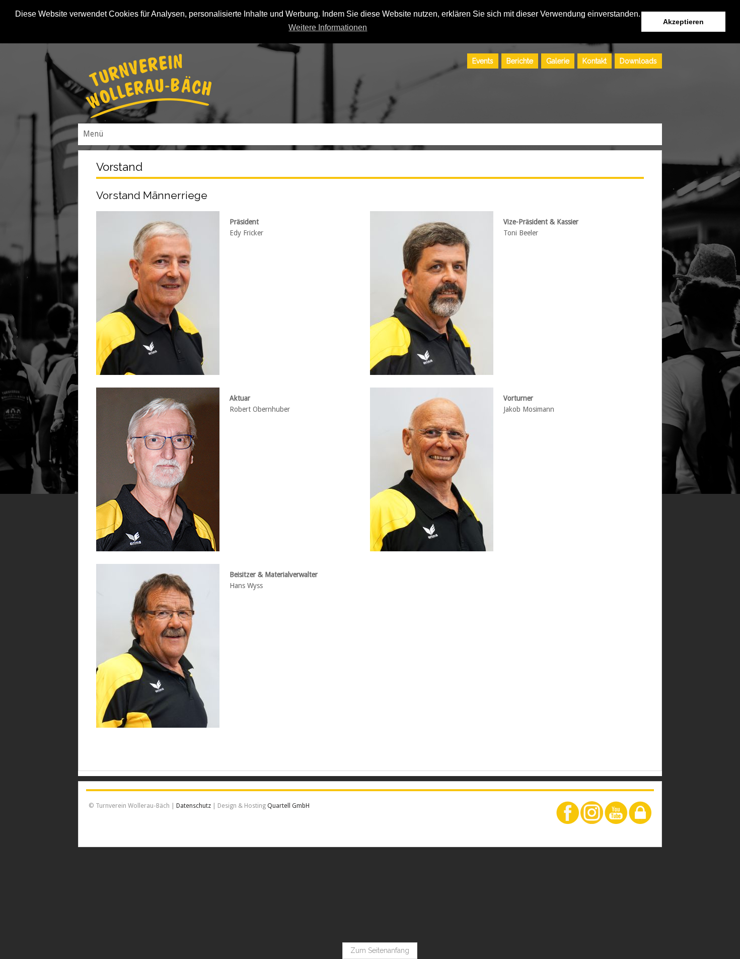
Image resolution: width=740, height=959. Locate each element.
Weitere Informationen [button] (327, 27)
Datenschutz (118, 805)
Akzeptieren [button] (683, 22)
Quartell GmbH (213, 805)
